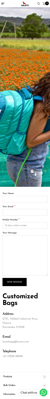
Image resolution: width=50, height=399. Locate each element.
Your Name (8, 193)
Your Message (9, 233)
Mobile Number (11, 219)
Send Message (14, 282)
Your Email (8, 206)
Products (7, 376)
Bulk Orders (9, 385)
